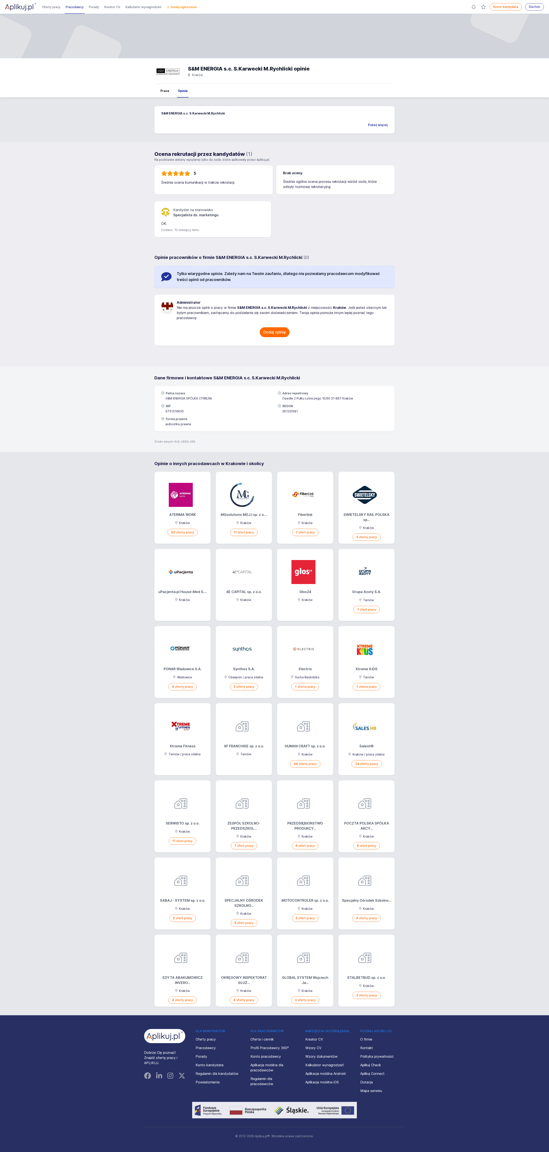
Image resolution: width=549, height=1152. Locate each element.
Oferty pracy (51, 7)
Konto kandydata (505, 7)
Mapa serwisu (371, 1091)
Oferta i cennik (262, 1039)
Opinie (183, 91)
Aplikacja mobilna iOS (322, 1082)
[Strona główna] (20, 7)
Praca (164, 91)
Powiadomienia (208, 1082)
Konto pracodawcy (265, 1056)
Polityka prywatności (377, 1056)
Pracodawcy (75, 7)
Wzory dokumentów (321, 1056)
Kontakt (366, 1048)
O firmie (366, 1039)
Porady (94, 7)
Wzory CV (313, 1048)
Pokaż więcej (378, 125)
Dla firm (534, 7)
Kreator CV (112, 7)
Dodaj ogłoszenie (184, 7)
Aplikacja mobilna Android (325, 1073)
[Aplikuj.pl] (165, 1036)
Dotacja (366, 1082)
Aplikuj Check (370, 1065)
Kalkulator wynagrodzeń (143, 7)
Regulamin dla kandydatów (217, 1073)
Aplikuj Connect (372, 1073)
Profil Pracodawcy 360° (269, 1048)
